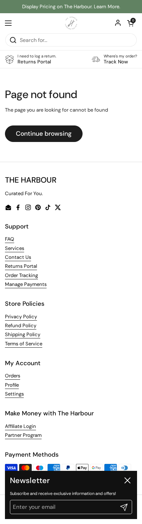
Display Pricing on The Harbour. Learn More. (71, 6)
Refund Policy (20, 325)
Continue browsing (44, 133)
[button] (130, 23)
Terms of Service (23, 343)
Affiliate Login (20, 426)
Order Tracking (21, 275)
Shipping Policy (22, 334)
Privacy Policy (21, 316)
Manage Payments (26, 284)
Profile (12, 385)
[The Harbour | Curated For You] (71, 23)
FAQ (9, 239)
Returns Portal (21, 266)
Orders (12, 375)
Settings (14, 394)
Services (14, 248)
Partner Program (23, 435)
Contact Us (18, 257)
